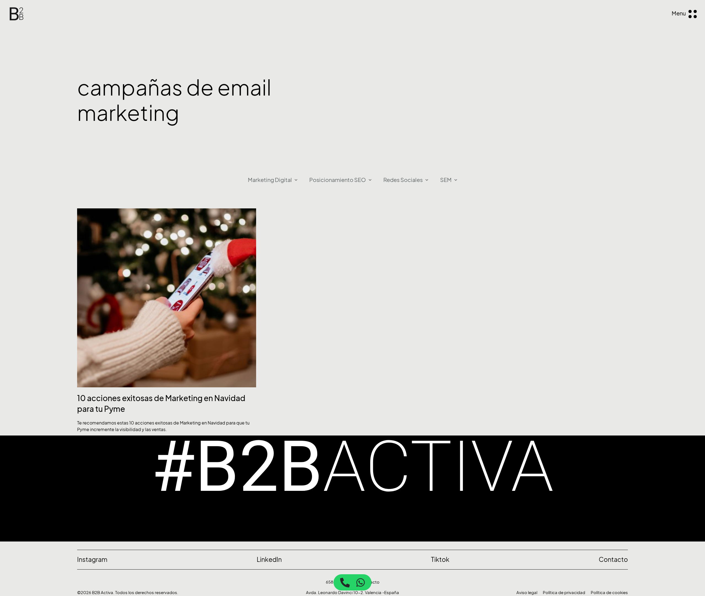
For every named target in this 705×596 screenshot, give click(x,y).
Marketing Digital (270, 180)
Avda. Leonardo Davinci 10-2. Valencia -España (352, 592)
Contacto (369, 582)
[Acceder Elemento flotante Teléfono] (345, 582)
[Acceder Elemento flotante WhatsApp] (360, 582)
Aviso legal (526, 592)
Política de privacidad (564, 592)
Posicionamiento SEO (337, 180)
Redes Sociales (403, 180)
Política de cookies (609, 592)
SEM (446, 180)
